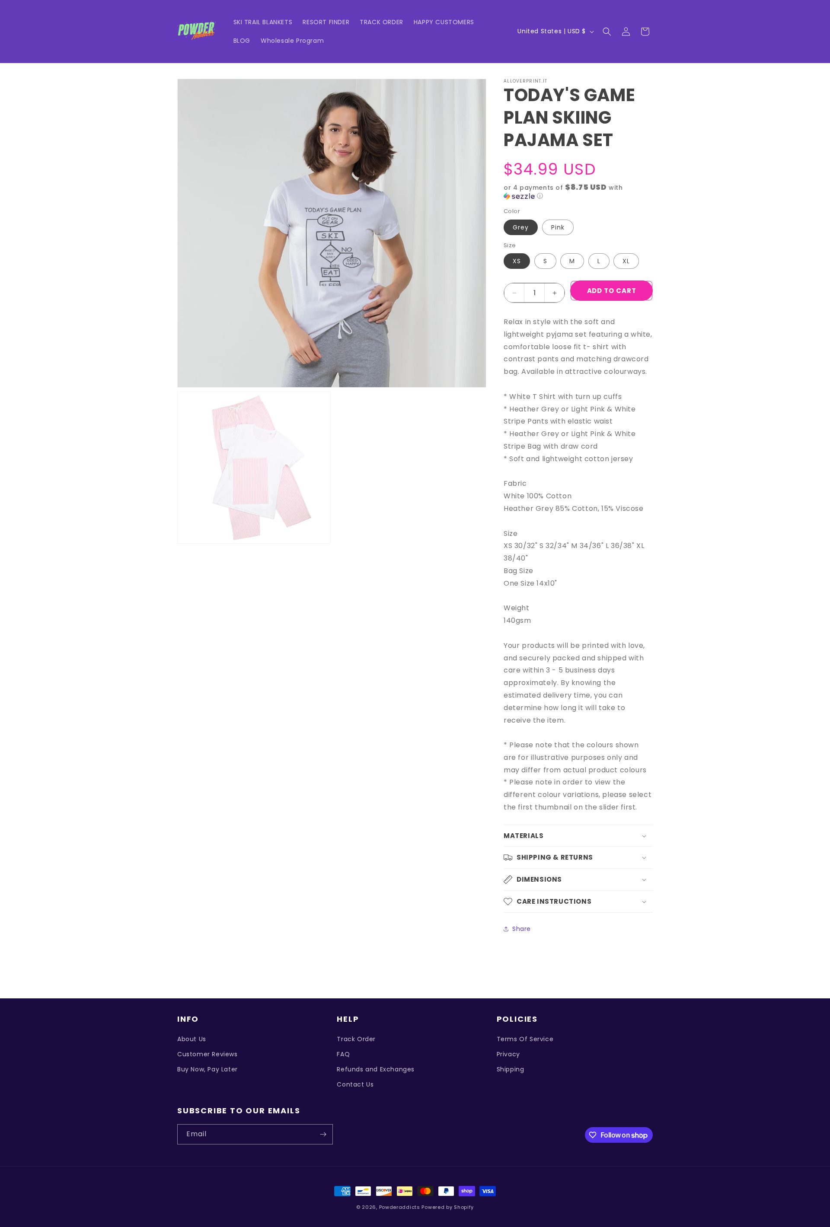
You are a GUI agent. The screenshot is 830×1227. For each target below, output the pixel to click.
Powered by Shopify (447, 1207)
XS (517, 261)
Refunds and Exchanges (376, 1069)
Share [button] (521, 928)
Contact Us (355, 1084)
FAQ (343, 1054)
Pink (558, 227)
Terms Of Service (525, 1039)
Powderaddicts (399, 1207)
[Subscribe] (322, 1134)
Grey (521, 227)
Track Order (356, 1039)
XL (626, 261)
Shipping (510, 1069)
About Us (191, 1039)
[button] (606, 31)
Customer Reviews (207, 1054)
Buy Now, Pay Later (207, 1069)
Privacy (508, 1054)
